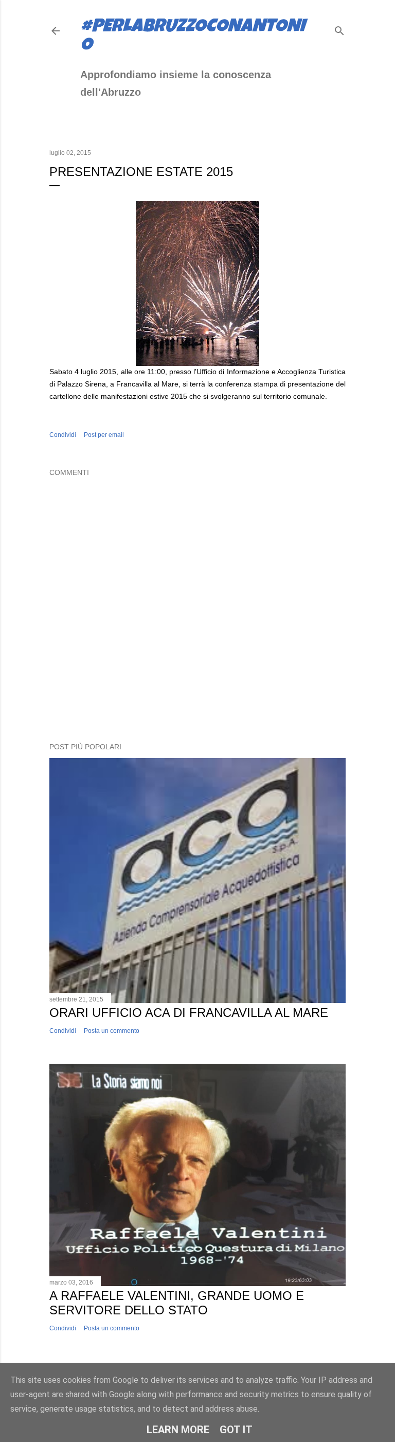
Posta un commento (111, 1030)
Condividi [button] (62, 434)
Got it (236, 1429)
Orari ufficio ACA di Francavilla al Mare (188, 1012)
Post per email (104, 434)
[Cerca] (339, 29)
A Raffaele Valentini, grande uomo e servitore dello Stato (176, 1303)
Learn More (178, 1429)
